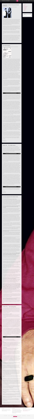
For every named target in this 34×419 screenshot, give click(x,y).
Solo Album (25, 4)
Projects (24, 10)
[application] (11, 93)
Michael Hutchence (6, 0)
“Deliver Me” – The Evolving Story (9, 306)
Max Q (24, 5)
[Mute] (18, 153)
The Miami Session (6, 45)
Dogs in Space (25, 7)
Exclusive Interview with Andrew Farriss (10, 196)
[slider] (19, 93)
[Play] (3, 153)
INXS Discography (25, 6)
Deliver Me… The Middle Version (9, 145)
